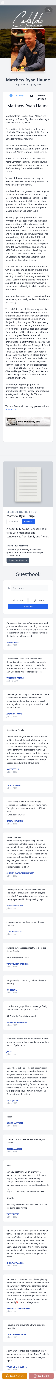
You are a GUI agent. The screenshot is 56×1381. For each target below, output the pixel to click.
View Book (13, 521)
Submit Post (28, 606)
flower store (11, 409)
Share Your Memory (18, 560)
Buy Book (28, 521)
